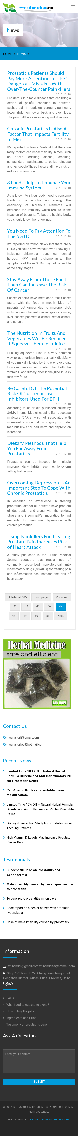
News (21, 54)
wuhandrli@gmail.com (24, 737)
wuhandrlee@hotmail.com (26, 744)
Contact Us (15, 726)
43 (15, 606)
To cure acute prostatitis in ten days (31, 898)
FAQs (10, 998)
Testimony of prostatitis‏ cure (26, 1024)
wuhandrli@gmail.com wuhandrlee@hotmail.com (41, 966)
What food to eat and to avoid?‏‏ (27, 1005)
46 (49, 606)
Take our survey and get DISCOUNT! (49, 1119)
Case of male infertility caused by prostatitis (38, 922)
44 (26, 606)
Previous (61, 597)
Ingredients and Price (21, 1018)
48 (13, 616)
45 (37, 606)
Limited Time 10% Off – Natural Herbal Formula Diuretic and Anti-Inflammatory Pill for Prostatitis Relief (41, 809)
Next (61, 616)
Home (7, 54)
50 (36, 616)
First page (41, 597)
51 (47, 616)
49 (25, 616)
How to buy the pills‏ (20, 1011)
